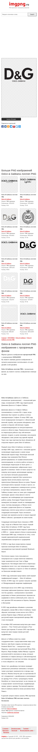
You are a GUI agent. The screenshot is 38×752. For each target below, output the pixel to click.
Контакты (6, 732)
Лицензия (14, 730)
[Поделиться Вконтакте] (5, 126)
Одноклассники (16, 728)
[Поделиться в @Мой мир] (19, 126)
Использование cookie (26, 730)
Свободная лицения (13, 712)
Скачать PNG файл (11, 119)
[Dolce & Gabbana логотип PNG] (9, 181)
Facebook (26, 728)
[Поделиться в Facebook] (2, 126)
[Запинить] (14, 126)
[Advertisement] (19, 39)
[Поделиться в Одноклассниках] (8, 126)
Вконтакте (6, 730)
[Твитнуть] (17, 126)
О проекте (5, 728)
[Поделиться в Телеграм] (11, 126)
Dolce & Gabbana (6, 199)
